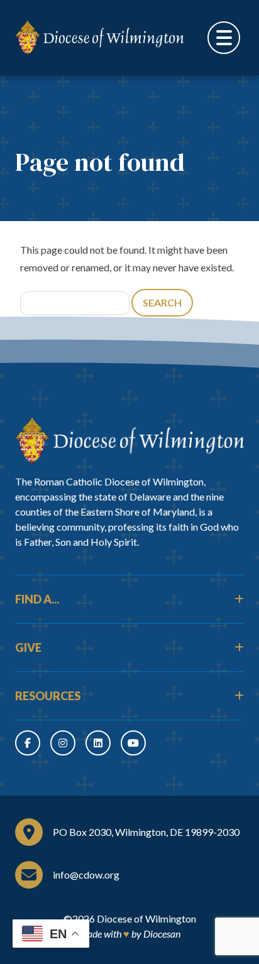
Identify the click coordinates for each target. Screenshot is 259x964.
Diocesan (161, 934)
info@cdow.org (86, 874)
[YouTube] (133, 742)
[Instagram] (62, 742)
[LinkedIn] (98, 742)
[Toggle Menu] (223, 37)
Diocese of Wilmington (146, 918)
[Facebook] (27, 742)
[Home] (129, 440)
